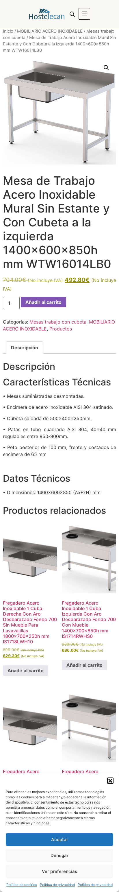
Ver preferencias (59, 871)
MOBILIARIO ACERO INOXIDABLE (50, 31)
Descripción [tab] (24, 347)
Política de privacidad (57, 884)
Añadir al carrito (43, 302)
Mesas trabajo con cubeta (57, 322)
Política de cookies (21, 884)
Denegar (59, 855)
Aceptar (59, 839)
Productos (60, 329)
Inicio (8, 31)
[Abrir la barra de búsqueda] (72, 14)
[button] (110, 781)
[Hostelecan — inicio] (47, 14)
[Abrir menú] (84, 14)
